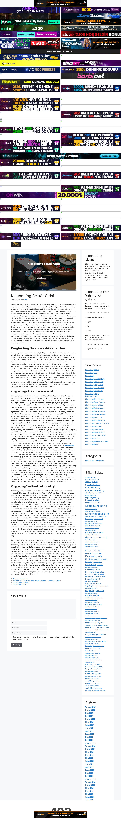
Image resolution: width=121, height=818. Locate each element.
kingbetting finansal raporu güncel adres (94, 548)
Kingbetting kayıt (91, 588)
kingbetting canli (101, 516)
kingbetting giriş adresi (96, 559)
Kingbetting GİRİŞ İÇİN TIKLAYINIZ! (60, 51)
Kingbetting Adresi (92, 370)
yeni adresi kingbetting (92, 685)
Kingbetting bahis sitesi (97, 514)
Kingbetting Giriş (91, 373)
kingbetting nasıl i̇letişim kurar (92, 606)
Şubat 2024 (89, 761)
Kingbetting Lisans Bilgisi (94, 405)
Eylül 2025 (89, 716)
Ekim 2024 (89, 737)
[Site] (30, 88)
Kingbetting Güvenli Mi (91, 581)
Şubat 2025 (89, 725)
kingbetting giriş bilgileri (93, 562)
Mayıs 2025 (89, 722)
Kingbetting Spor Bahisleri (95, 634)
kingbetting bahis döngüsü (91, 509)
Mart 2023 (89, 794)
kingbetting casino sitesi (96, 537)
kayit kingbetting (92, 498)
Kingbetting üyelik (93, 674)
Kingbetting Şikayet (92, 678)
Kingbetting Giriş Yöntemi (94, 399)
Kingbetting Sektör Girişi (94, 429)
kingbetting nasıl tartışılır (91, 609)
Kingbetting (89, 376)
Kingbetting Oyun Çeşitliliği (94, 379)
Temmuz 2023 (90, 782)
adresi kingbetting (90, 477)
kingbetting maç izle (92, 595)
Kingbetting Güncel (92, 569)
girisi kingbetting (92, 484)
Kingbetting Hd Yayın (92, 438)
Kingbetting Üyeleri (92, 444)
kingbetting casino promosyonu (92, 534)
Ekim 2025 (89, 713)
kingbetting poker (89, 625)
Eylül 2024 (89, 740)
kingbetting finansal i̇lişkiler (91, 546)
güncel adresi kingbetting (93, 493)
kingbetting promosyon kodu (97, 627)
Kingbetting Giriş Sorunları (94, 388)
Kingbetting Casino (90, 530)
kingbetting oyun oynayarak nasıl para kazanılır (96, 618)
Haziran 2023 (90, 785)
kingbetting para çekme (94, 622)
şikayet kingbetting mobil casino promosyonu (95, 690)
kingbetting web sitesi (91, 655)
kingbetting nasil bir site (93, 604)
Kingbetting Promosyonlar (20, 578)
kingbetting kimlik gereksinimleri (36, 580)
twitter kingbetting (92, 683)
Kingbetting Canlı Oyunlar (94, 382)
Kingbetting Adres (92, 500)
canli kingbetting (91, 482)
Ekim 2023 (89, 773)
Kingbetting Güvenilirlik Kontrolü (96, 441)
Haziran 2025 (90, 719)
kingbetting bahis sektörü (92, 511)
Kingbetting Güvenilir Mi (94, 579)
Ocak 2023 (89, 800)
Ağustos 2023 (90, 779)
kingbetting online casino (91, 615)
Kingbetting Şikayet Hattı (94, 385)
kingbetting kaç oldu (94, 590)
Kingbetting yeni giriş (93, 669)
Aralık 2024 (89, 731)
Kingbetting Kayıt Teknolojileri (95, 435)
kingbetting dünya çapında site (92, 542)
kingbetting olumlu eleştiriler (91, 613)
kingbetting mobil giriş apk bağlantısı (93, 597)
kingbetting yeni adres (92, 664)
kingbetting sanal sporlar (102, 630)
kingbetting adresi (92, 502)
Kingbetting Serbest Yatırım (95, 408)
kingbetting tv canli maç (92, 643)
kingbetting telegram (91, 641)
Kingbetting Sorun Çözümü (21, 582)
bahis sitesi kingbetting (92, 479)
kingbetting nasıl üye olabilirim (92, 611)
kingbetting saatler (89, 630)
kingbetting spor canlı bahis (91, 639)
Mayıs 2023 (89, 788)
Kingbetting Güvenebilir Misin (95, 577)
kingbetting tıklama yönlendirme (92, 653)
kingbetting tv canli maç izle (94, 646)
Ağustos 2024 (90, 743)
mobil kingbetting (92, 681)
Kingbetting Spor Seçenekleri (95, 411)
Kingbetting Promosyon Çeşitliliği (97, 423)
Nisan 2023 (89, 791)
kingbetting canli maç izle (91, 521)
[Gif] (60, 119)
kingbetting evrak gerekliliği (91, 544)
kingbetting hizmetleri (91, 586)
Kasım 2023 (89, 770)
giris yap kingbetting (94, 490)
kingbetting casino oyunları (94, 532)
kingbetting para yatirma (92, 620)
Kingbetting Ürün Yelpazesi (95, 420)
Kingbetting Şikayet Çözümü (95, 414)
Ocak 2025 (89, 728)
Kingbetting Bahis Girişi (93, 417)
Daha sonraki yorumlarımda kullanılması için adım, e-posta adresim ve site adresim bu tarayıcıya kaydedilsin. (43, 638)
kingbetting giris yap (93, 553)
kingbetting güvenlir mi (93, 583)
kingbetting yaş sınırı (90, 662)
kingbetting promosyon (101, 625)
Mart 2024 (89, 758)
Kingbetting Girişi (94, 564)
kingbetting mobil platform (91, 600)
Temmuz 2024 (90, 746)
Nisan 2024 (89, 755)
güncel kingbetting (90, 495)
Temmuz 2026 (90, 707)
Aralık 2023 (89, 767)
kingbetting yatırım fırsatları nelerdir (93, 659)
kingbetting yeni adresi (93, 666)
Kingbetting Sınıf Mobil (19, 584)
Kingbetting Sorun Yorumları (95, 402)
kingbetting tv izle (92, 648)
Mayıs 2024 (89, 752)
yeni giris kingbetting (93, 688)
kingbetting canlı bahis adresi (93, 523)
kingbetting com (90, 539)
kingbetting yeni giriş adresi (91, 671)
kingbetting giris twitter (19, 580)
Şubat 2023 (89, 797)
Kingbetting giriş (93, 556)
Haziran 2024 (90, 749)
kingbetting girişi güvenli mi (91, 567)
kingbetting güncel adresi (94, 574)
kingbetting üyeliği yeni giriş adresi (93, 676)
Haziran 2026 (90, 710)
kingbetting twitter (90, 650)
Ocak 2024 (89, 764)
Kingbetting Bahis (96, 505)
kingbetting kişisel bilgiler (91, 593)
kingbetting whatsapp (91, 657)
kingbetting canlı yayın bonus (92, 528)
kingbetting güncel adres (94, 572)
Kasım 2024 (89, 734)
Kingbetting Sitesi (90, 632)
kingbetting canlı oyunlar (92, 525)
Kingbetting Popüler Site (94, 391)
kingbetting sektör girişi (54, 580)
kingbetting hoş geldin (104, 586)
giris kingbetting (92, 487)
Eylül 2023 (89, 776)
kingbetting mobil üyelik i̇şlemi (92, 602)
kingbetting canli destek (94, 519)
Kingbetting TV (103, 641)
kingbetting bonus (90, 516)
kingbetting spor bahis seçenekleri (93, 637)
